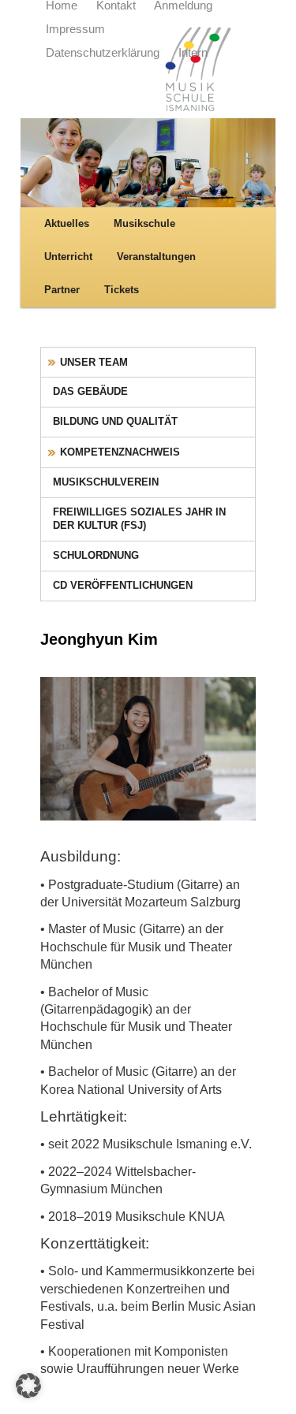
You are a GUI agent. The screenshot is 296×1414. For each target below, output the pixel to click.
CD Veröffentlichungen (123, 585)
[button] (28, 1385)
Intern (193, 53)
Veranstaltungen (156, 256)
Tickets (121, 290)
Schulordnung (96, 555)
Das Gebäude (90, 391)
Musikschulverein (106, 482)
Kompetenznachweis (120, 452)
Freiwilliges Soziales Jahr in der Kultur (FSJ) (139, 518)
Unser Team (94, 362)
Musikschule (144, 223)
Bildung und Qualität (115, 421)
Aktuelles (66, 223)
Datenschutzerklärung (102, 53)
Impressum (75, 29)
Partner (62, 290)
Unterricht (68, 256)
